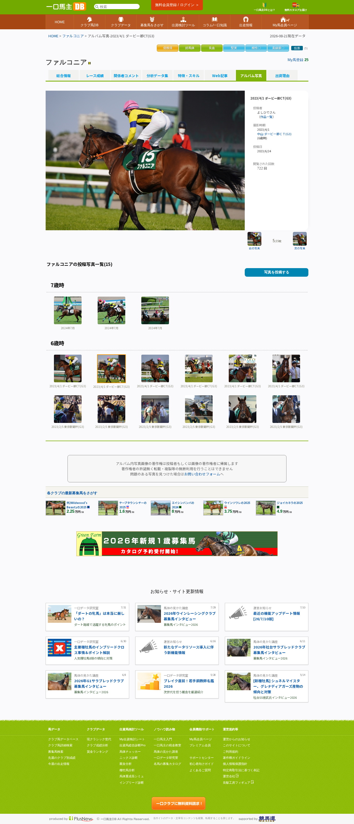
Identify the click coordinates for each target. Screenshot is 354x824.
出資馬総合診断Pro (132, 745)
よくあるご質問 (200, 770)
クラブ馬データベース (63, 739)
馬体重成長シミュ (131, 776)
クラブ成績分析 (97, 745)
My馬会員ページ (200, 739)
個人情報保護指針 (235, 763)
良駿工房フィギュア (237, 782)
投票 (297, 48)
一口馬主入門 (163, 739)
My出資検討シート (132, 739)
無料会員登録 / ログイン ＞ (177, 5)
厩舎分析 (125, 763)
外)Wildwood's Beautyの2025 (77, 505)
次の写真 (299, 248)
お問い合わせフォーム (202, 474)
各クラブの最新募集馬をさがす (72, 493)
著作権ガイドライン (236, 757)
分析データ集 (157, 75)
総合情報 (63, 75)
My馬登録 (295, 60)
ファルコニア (73, 35)
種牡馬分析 (127, 770)
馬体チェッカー (130, 751)
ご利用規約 (230, 751)
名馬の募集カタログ (167, 763)
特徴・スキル (188, 75)
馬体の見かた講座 (166, 751)
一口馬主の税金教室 (167, 745)
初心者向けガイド (201, 763)
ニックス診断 (128, 757)
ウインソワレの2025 (237, 503)
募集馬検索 (55, 751)
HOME (53, 35)
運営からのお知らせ (236, 739)
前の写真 (254, 248)
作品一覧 (266, 116)
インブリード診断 (131, 782)
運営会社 (229, 776)
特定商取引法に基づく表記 (241, 770)
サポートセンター (201, 757)
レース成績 (95, 75)
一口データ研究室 (166, 757)
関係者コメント (126, 75)
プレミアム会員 (200, 745)
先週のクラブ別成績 (62, 757)
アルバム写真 (251, 75)
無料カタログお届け (296, 10)
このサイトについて (236, 745)
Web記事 (220, 75)
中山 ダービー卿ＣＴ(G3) (274, 134)
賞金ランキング (97, 751)
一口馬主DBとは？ (264, 10)
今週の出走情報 (58, 763)
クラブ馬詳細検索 (60, 745)
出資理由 (282, 75)
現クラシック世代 (99, 739)
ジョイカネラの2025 (290, 503)
